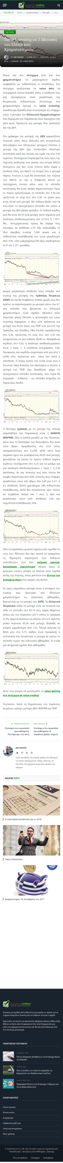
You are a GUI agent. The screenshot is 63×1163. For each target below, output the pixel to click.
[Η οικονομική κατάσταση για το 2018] (31, 800)
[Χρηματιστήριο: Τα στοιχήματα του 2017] (31, 880)
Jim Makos (19, 57)
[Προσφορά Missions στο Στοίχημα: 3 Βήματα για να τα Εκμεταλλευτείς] (8, 1083)
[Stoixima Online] (31, 5)
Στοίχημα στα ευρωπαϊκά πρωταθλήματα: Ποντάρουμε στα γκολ (17, 731)
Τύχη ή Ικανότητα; (14, 859)
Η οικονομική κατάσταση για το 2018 (23, 819)
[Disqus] (31, 944)
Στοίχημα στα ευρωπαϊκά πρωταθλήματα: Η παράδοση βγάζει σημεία (46, 731)
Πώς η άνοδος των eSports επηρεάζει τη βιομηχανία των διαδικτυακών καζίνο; (34, 1072)
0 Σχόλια (15, 61)
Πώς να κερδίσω (20, 1157)
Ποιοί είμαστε (9, 1107)
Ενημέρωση (8, 1117)
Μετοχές (10, 32)
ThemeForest (15, 1151)
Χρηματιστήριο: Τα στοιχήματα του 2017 (24, 899)
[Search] (58, 5)
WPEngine (40, 1151)
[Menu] (5, 5)
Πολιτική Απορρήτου (12, 1128)
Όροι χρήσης (9, 1133)
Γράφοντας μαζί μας (12, 1123)
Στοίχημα (35, 1157)
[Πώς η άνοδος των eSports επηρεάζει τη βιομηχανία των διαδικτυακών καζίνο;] (8, 1070)
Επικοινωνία (8, 1112)
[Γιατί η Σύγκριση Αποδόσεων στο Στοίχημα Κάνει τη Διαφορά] (8, 1056)
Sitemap (50, 1151)
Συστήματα (48, 1157)
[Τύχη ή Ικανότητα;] (31, 840)
